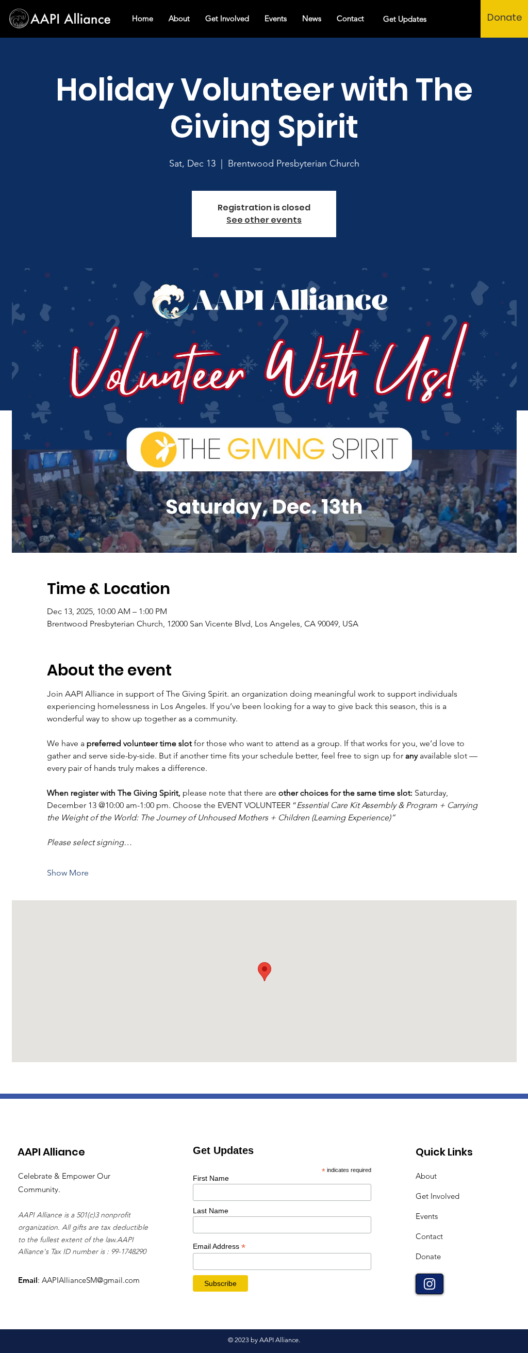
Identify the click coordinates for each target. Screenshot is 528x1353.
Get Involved (437, 1196)
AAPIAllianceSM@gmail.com (91, 1280)
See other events (264, 220)
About (426, 1176)
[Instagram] (429, 1284)
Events (427, 1216)
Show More (68, 873)
